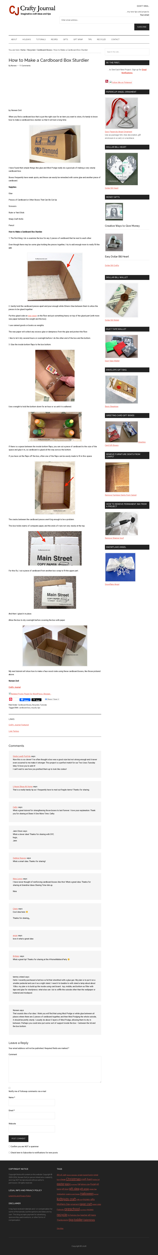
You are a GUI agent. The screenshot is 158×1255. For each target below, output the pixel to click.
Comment (13, 1054)
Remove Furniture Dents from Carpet (121, 495)
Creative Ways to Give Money (122, 225)
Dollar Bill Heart (111, 188)
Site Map (60, 1228)
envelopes (74, 1184)
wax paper (32, 316)
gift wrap (84, 1188)
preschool (72, 1209)
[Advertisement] (27, 89)
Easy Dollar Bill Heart (117, 256)
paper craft (85, 1204)
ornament (74, 1204)
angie (15, 935)
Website (12, 1123)
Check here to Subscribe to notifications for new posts (34, 1152)
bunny (90, 1175)
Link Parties (14, 731)
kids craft (69, 1199)
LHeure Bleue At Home (23, 786)
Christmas (73, 1179)
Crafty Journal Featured (19, 725)
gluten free (93, 1189)
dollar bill (96, 1180)
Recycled (35, 705)
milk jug (79, 1199)
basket (85, 1175)
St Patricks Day (74, 1215)
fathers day (85, 1184)
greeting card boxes (73, 1194)
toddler (78, 1219)
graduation (61, 1194)
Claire (15, 909)
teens (93, 1215)
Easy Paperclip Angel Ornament (118, 132)
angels (80, 1175)
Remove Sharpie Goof (114, 538)
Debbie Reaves (19, 858)
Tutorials (43, 705)
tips (38, 708)
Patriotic (60, 1209)
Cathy (15, 807)
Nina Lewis (17, 879)
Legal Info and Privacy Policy (20, 1196)
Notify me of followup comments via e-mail (27, 1091)
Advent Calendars (72, 1175)
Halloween (87, 1193)
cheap (63, 1179)
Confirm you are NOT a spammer (24, 1146)
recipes (90, 1209)
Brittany (16, 956)
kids (60, 1199)
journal (96, 1194)
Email (12, 1110)
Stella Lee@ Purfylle (22, 756)
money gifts (89, 1199)
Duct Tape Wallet (112, 361)
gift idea (74, 1188)
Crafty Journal (32, 10)
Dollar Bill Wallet (112, 320)
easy (68, 1184)
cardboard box (24, 708)
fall (79, 1184)
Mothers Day (63, 1204)
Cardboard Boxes (24, 705)
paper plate (96, 1204)
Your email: (144, 15)
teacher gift (85, 1215)
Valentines (89, 1219)
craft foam (87, 1179)
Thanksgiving (62, 1220)
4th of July (61, 1174)
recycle (34, 708)
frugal (93, 1184)
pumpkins (83, 1210)
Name (12, 1097)
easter (61, 1184)
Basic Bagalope (111, 406)
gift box (64, 1189)
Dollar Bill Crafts (112, 265)
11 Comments (24, 66)
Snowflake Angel (112, 584)
